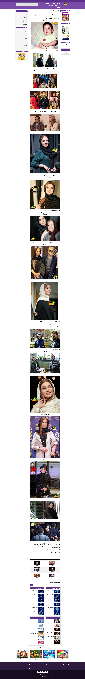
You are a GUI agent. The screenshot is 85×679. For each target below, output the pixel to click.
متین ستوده (54, 582)
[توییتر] (42, 671)
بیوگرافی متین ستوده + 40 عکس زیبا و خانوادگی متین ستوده (53, 5)
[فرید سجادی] (52, 563)
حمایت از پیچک (30, 668)
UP (31, 585)
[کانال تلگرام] (45, 671)
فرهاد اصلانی (52, 577)
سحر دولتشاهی (25, 20)
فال (57, 0)
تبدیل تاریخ (60, 0)
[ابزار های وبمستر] (21, 56)
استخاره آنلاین (25, 45)
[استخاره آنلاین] (65, 33)
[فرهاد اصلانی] (52, 575)
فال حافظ (26, 29)
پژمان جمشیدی (25, 18)
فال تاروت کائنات (25, 21)
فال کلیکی (25, 41)
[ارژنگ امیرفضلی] (37, 563)
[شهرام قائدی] (37, 575)
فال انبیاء (26, 39)
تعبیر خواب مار (25, 15)
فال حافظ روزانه (25, 32)
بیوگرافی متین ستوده (56, 10)
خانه (68, 0)
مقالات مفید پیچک (67, 667)
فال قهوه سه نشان (25, 13)
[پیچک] (66, 3)
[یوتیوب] (37, 671)
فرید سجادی (52, 565)
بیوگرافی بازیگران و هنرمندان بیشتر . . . (55, 580)
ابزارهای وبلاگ (65, 0)
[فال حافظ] (65, 27)
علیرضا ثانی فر (37, 571)
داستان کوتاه (25, 46)
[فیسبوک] (40, 671)
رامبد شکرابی (52, 571)
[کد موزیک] (65, 30)
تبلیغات (31, 667)
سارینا (67, 45)
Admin (67, 44)
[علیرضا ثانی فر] (37, 569)
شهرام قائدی (37, 577)
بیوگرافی (53, 617)
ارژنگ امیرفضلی (37, 565)
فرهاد (67, 47)
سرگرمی (26, 38)
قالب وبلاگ (25, 48)
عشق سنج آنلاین (25, 42)
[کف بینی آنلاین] (65, 16)
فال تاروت (26, 35)
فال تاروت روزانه (25, 34)
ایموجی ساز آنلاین (25, 24)
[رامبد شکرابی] (52, 569)
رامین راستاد (25, 17)
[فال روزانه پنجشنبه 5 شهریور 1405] (65, 36)
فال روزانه (26, 31)
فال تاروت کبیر (25, 14)
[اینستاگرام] (47, 671)
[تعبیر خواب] (65, 39)
